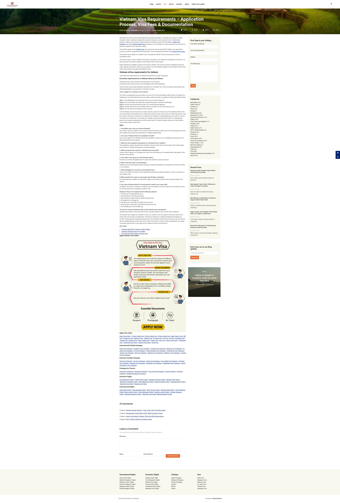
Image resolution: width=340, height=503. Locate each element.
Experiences (194, 115)
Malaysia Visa (138, 338)
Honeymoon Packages (127, 371)
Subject (192, 57)
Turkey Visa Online (171, 340)
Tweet (185, 30)
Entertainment (194, 113)
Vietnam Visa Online (144, 342)
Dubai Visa (200, 478)
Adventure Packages (141, 371)
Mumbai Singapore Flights (133, 394)
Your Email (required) (197, 50)
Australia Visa (133, 340)
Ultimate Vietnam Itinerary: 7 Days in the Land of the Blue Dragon (146, 410)
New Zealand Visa (144, 340)
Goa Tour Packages (139, 361)
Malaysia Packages (177, 480)
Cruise (187, 4)
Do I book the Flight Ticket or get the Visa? (134, 233)
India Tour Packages (126, 361)
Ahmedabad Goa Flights (146, 382)
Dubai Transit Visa (176, 336)
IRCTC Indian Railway (196, 130)
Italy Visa (162, 340)
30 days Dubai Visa (151, 336)
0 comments (209, 284)
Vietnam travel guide (178, 51)
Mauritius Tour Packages (155, 353)
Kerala (173, 488)
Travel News (194, 138)
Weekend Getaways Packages (136, 374)
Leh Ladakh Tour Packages (169, 361)
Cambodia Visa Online (130, 342)
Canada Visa (124, 340)
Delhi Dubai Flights (125, 390)
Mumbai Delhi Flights (172, 380)
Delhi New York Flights (149, 394)
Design (192, 111)
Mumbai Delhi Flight (151, 478)
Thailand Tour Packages (158, 349)
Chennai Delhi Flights (141, 380)
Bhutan (173, 486)
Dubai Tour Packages (126, 349)
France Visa (154, 340)
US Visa (165, 338)
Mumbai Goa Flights (141, 384)
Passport (193, 132)
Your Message (195, 63)
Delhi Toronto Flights (153, 390)
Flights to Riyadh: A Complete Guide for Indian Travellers (204, 278)
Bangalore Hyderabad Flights (129, 382)
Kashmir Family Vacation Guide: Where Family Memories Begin (202, 171)
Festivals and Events (196, 117)
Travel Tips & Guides (198, 4)
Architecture (194, 102)
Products (193, 134)
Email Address (148, 454)
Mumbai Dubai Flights (167, 390)
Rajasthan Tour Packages (154, 363)
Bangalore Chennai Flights (157, 380)
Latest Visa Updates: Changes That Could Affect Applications (145, 416)
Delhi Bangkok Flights (139, 390)
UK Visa (171, 338)
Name (121, 454)
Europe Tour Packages (127, 353)
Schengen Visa (179, 338)
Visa (165, 4)
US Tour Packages (139, 351)
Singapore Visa (128, 338)
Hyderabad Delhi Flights (177, 382)
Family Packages (170, 371)
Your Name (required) (197, 44)
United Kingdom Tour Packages (156, 351)
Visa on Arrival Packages (156, 371)
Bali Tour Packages (141, 353)
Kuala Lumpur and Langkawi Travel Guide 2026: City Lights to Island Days (203, 212)
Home (151, 4)
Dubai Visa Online (125, 336)
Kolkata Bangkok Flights (164, 394)
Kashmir (173, 484)
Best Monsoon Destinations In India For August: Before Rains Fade (203, 199)
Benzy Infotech (217, 498)
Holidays (179, 4)
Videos (192, 149)
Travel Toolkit (156, 30)
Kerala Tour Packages (153, 361)
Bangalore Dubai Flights (127, 486)
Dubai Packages (176, 478)
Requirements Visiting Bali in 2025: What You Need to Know (144, 413)
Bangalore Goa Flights (126, 384)
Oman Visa (155, 342)
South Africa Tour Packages (175, 351)
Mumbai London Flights (162, 392)
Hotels (171, 4)
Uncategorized (194, 147)
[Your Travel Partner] (12, 4)
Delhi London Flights (131, 392)
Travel (192, 136)
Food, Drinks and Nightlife (198, 121)
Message (123, 436)
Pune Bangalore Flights (127, 380)
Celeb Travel (194, 104)
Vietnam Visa (140, 49)
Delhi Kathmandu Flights (145, 392)
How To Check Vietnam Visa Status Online (139, 419)
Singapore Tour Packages (142, 349)
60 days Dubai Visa (164, 336)
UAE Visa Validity (195, 145)
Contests (193, 106)
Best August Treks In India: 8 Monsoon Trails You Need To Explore (202, 185)
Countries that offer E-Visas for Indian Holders (135, 229)
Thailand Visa (148, 338)
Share (195, 30)
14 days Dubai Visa (138, 336)
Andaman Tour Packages (137, 363)
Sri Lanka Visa (157, 338)
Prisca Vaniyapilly (132, 30)
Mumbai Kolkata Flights (162, 382)
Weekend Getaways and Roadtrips (201, 153)
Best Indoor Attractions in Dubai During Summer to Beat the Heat (203, 226)
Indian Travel (194, 128)
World (192, 155)
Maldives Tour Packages (172, 353)
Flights (158, 4)
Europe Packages (176, 482)
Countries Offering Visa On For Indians (133, 231)
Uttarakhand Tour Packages (171, 363)
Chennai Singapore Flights (128, 484)
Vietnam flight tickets (139, 44)
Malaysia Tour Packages (174, 349)
